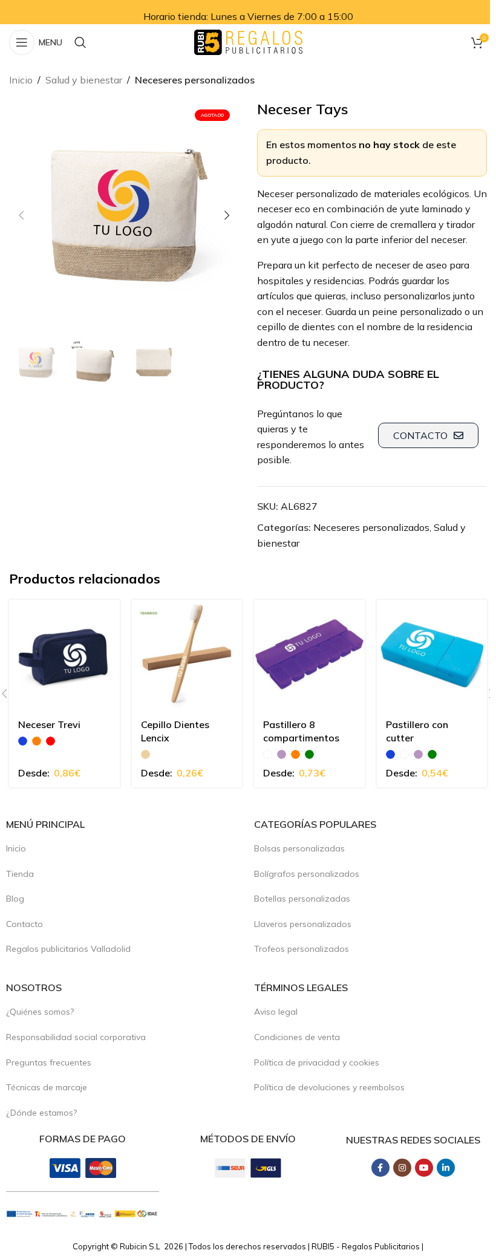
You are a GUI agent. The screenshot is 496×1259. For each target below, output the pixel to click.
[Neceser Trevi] (64, 655)
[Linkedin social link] (446, 1168)
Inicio (21, 80)
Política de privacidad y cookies (316, 1062)
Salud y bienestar (83, 80)
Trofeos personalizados (301, 948)
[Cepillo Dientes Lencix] (187, 655)
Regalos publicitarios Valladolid (68, 948)
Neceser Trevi (49, 724)
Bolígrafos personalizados (306, 873)
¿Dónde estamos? (41, 1112)
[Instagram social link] (402, 1168)
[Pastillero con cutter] (432, 655)
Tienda (20, 873)
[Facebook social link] (380, 1168)
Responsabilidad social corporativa (76, 1037)
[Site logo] (248, 41)
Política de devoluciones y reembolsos (329, 1087)
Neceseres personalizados (195, 80)
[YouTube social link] (424, 1168)
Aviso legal (276, 1011)
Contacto (24, 924)
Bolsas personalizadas (299, 848)
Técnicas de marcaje (46, 1087)
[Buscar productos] (80, 42)
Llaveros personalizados (302, 924)
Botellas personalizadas (302, 898)
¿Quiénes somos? (40, 1011)
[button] (21, 215)
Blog (15, 898)
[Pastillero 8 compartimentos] (309, 655)
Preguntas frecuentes (48, 1062)
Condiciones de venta (297, 1037)
